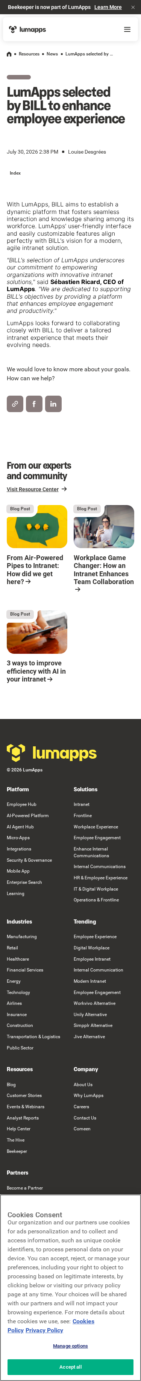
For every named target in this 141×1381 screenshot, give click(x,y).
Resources (29, 54)
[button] (133, 7)
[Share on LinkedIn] (53, 404)
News (52, 54)
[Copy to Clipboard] (15, 404)
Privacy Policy (44, 1330)
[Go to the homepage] (52, 753)
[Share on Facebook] (34, 404)
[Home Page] (27, 29)
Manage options (70, 1346)
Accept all (70, 1367)
